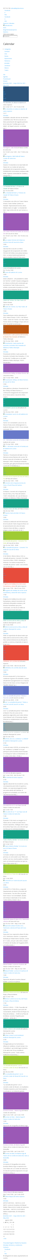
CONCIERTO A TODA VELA (11, 874)
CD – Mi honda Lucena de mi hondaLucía (15, 440)
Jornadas (7, 63)
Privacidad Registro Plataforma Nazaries (14, 1243)
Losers (5, 268)
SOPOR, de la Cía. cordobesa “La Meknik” (15, 732)
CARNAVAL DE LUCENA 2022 (11, 661)
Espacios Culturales (8, 23)
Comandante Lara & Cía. (10, 408)
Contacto (6, 1247)
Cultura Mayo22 (8, 1192)
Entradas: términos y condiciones (12, 1245)
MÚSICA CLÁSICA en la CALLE (12, 992)
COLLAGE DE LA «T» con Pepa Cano (14, 805)
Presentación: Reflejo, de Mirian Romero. (15, 373)
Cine (5, 54)
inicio (4, 27)
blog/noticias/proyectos (10, 30)
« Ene (4, 1238)
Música (6, 68)
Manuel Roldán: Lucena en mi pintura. (14, 964)
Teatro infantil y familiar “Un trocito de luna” (15, 840)
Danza (6, 56)
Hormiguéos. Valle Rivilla (10, 147)
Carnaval (6, 51)
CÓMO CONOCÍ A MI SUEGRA (12, 1029)
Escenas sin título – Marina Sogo (12, 1110)
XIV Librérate (7, 773)
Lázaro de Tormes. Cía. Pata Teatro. (13, 300)
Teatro (6, 70)
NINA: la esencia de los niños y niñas (14, 620)
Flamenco (7, 61)
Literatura (7, 65)
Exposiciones (8, 58)
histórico (5, 32)
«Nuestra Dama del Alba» (10, 509)
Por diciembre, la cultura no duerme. (13, 102)
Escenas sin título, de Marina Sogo (13, 1145)
